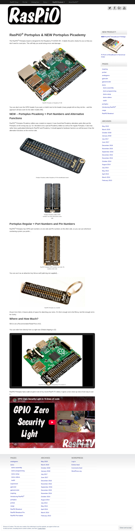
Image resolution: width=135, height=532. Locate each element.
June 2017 (105, 142)
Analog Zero (35, 2)
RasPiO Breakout (108, 113)
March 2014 (106, 177)
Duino (45, 2)
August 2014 (106, 164)
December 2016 (107, 145)
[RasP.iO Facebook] (115, 8)
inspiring (105, 69)
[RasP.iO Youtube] (124, 8)
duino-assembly (108, 88)
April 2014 (105, 174)
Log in (74, 461)
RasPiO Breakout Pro (17, 512)
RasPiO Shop (14, 2)
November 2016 (107, 148)
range (104, 110)
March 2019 (106, 129)
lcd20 (105, 100)
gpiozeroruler (106, 82)
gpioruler (105, 78)
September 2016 (107, 152)
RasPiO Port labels (16, 515)
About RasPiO (73, 2)
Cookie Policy (42, 528)
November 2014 (107, 158)
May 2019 (105, 126)
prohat (104, 72)
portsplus (105, 104)
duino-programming (109, 91)
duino (104, 85)
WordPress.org (77, 471)
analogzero (106, 75)
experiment (14, 484)
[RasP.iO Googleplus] (119, 8)
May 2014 (105, 171)
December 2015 (107, 155)
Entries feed (76, 465)
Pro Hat (25, 2)
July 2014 (105, 167)
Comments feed (77, 468)
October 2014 (106, 161)
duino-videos (107, 97)
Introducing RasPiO (109, 107)
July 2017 (105, 139)
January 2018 (106, 136)
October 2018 (106, 132)
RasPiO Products (58, 2)
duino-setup (107, 94)
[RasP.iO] (34, 15)
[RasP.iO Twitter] (110, 8)
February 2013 (107, 180)
